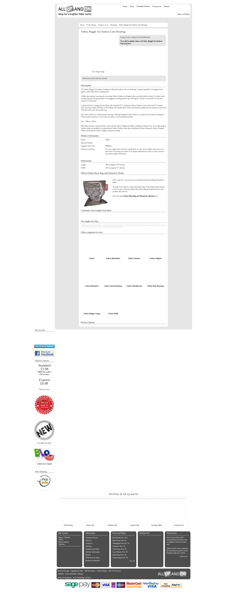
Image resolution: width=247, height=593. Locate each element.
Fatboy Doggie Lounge (92, 314)
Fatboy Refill (113, 314)
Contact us (89, 543)
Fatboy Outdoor (134, 258)
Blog (132, 6)
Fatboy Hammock (91, 286)
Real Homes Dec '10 (119, 541)
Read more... (184, 556)
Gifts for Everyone (114, 571)
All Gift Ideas (68, 525)
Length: (83, 165)
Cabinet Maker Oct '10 (120, 558)
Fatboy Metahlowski (134, 286)
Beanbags (114, 25)
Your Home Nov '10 (119, 549)
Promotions (157, 6)
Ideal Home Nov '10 (119, 555)
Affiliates (61, 574)
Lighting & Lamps (77, 571)
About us (88, 541)
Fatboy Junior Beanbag (113, 286)
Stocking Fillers (156, 525)
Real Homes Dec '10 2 (120, 538)
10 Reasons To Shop (92, 558)
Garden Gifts (134, 525)
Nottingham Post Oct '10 (120, 543)
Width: (83, 168)
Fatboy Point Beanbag (155, 286)
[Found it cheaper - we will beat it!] (44, 415)
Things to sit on (103, 25)
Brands (166, 6)
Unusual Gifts (179, 525)
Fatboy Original (155, 258)
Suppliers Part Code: (88, 146)
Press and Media (70, 574)
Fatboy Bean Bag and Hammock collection (139, 196)
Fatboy (91, 258)
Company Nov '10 (118, 546)
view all (132, 561)
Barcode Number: (87, 143)
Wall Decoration (89, 571)
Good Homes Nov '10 (120, 552)
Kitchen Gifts (112, 525)
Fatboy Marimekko (113, 258)
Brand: (83, 140)
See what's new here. (44, 443)
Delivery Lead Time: (88, 149)
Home (125, 6)
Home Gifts (90, 525)
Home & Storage (63, 571)
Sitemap (80, 574)
